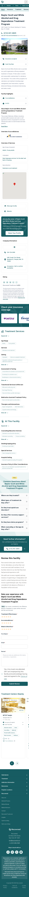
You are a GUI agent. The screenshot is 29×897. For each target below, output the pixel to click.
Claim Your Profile (14, 233)
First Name (4, 634)
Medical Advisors (6, 807)
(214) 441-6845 (14, 549)
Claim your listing (6, 824)
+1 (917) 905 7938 (14, 843)
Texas (16, 5)
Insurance (10, 9)
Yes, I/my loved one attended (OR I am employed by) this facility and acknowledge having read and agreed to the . (15, 674)
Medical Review (5, 804)
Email (2, 642)
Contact (3, 810)
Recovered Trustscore (7, 814)
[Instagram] (12, 852)
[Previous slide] (12, 763)
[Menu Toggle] (26, 2)
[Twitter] (16, 852)
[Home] (2, 5)
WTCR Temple (7, 715)
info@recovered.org (14, 840)
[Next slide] (17, 763)
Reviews (26, 9)
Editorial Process (6, 801)
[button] (23, 35)
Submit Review (14, 684)
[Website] (14, 247)
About (3, 9)
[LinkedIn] (21, 852)
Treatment (18, 9)
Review (3, 651)
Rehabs (9, 5)
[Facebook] (8, 852)
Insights (3, 817)
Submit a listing (5, 820)
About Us (4, 797)
